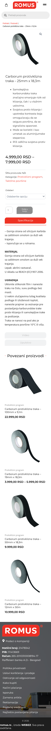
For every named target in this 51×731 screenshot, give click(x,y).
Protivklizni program (30, 176)
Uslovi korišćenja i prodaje (19, 673)
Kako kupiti (10, 682)
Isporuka (8, 692)
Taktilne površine (15, 180)
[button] (40, 34)
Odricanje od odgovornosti (19, 678)
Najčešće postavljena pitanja (20, 712)
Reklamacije (10, 702)
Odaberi (9, 190)
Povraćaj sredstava (14, 707)
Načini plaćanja (12, 687)
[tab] (25, 220)
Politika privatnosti (14, 668)
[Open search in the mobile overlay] (25, 15)
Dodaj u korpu (25, 210)
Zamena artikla (12, 697)
